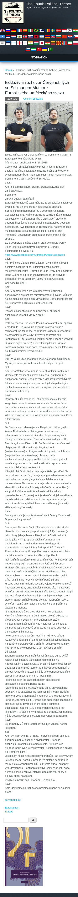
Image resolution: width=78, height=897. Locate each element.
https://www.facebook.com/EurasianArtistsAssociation (35, 254)
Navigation (39, 57)
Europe (9, 811)
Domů (8, 70)
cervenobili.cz (13, 799)
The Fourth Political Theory (48, 4)
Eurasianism (12, 807)
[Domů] (13, 23)
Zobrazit (13, 98)
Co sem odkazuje (33, 98)
